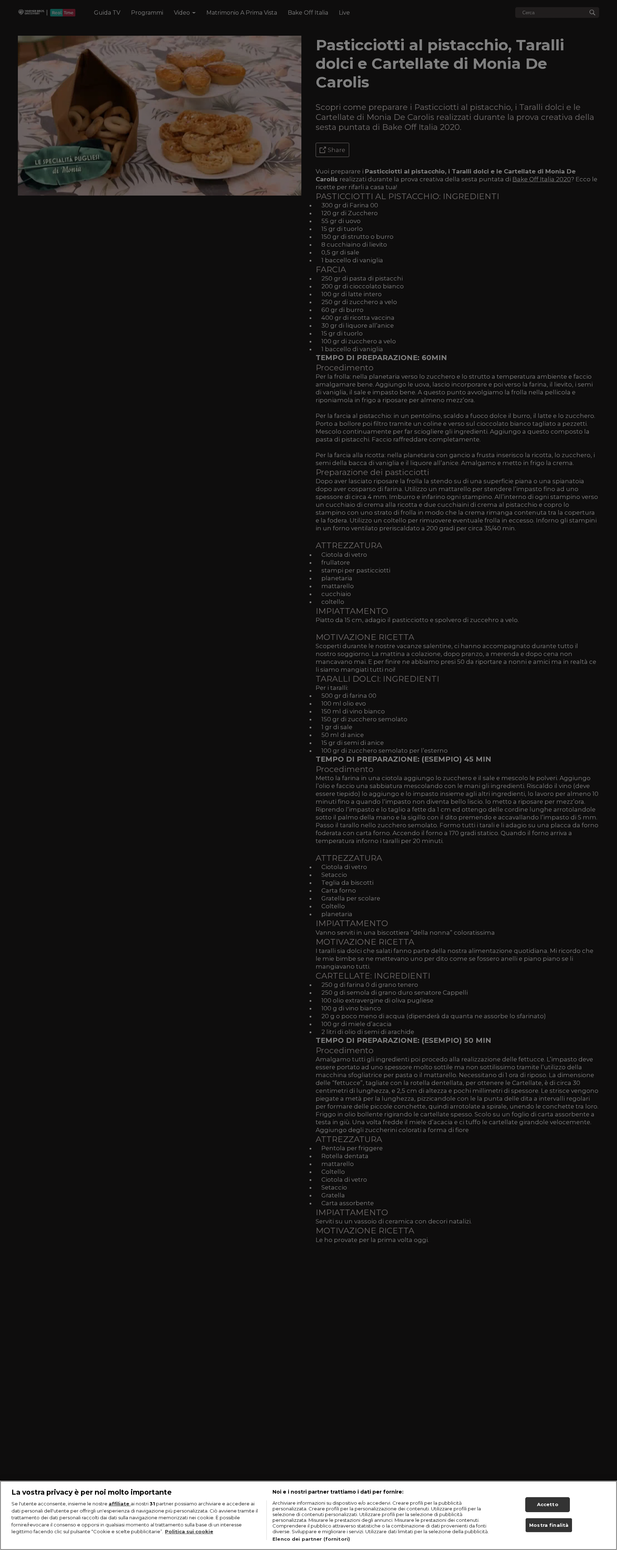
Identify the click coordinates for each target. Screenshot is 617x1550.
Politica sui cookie (189, 1531)
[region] (308, 1515)
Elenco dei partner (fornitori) (311, 1539)
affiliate (120, 1503)
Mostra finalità (548, 1525)
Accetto (547, 1504)
